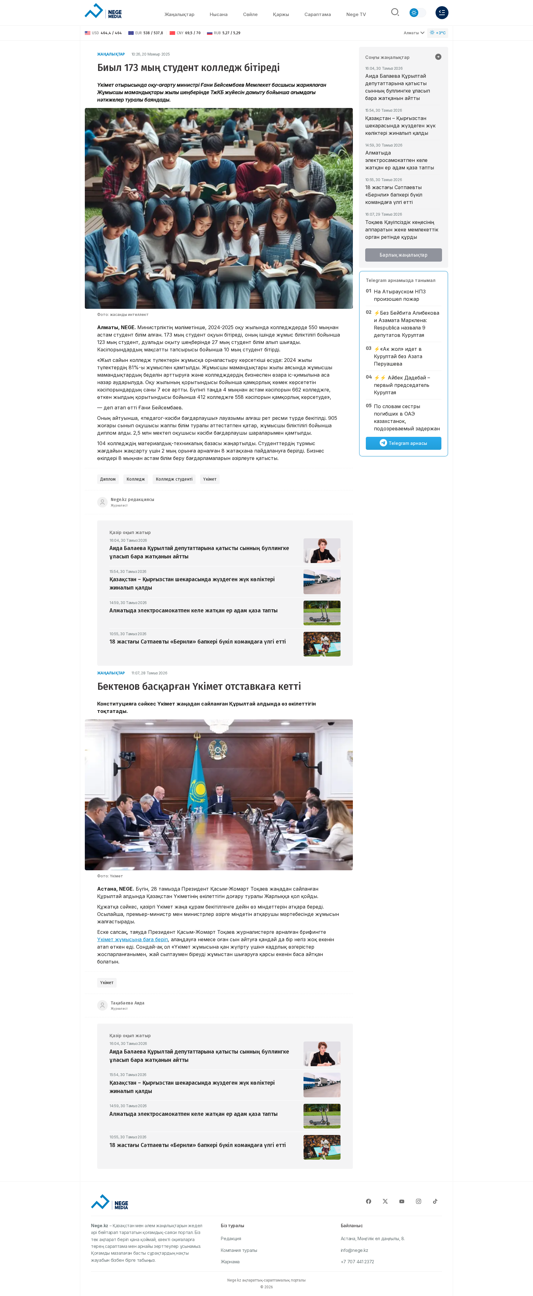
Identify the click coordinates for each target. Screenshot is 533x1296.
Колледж (135, 479)
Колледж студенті (174, 479)
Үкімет (210, 479)
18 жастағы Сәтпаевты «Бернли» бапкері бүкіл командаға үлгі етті (393, 194)
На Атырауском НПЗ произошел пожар (400, 295)
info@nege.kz (354, 1250)
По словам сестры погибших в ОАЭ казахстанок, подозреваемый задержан (407, 417)
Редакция (231, 1238)
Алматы (411, 33)
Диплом (108, 479)
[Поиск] (395, 12)
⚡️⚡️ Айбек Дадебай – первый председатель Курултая (402, 385)
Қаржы (281, 14)
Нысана (219, 14)
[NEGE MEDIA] (103, 11)
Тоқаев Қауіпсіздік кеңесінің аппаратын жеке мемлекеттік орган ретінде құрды (401, 229)
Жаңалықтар (179, 14)
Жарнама (230, 1261)
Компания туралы (239, 1250)
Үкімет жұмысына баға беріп (132, 939)
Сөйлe (250, 14)
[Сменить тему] (417, 12)
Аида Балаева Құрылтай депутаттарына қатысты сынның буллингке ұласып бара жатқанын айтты (397, 87)
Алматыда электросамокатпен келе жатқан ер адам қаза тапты (399, 160)
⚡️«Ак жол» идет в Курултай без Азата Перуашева (398, 356)
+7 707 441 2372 (357, 1261)
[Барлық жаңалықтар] (438, 57)
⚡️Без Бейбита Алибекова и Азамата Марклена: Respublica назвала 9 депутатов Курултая (406, 324)
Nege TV (356, 14)
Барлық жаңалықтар (403, 255)
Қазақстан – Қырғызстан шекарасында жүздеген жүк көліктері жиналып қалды (400, 125)
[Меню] (442, 12)
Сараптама (317, 14)
